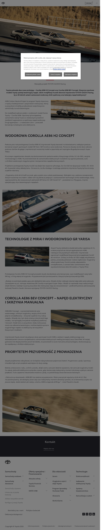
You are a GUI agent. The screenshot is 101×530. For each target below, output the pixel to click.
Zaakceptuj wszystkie (71, 74)
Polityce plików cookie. (59, 69)
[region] (51, 66)
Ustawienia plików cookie (33, 74)
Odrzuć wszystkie (55, 74)
